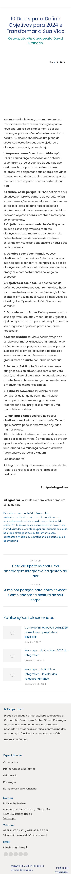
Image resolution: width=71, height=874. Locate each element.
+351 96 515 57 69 (38, 830)
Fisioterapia (10, 775)
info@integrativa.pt (15, 847)
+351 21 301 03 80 (13, 830)
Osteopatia (10, 762)
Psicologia (9, 782)
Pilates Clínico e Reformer (19, 769)
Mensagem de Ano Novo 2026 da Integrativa (46, 653)
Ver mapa (9, 818)
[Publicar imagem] (12, 632)
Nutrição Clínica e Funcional (20, 788)
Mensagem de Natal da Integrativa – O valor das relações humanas (41, 674)
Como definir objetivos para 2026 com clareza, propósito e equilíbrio (46, 632)
